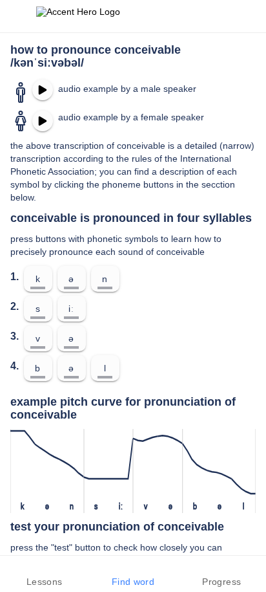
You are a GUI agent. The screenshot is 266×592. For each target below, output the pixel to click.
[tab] (44, 574)
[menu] (18, 16)
